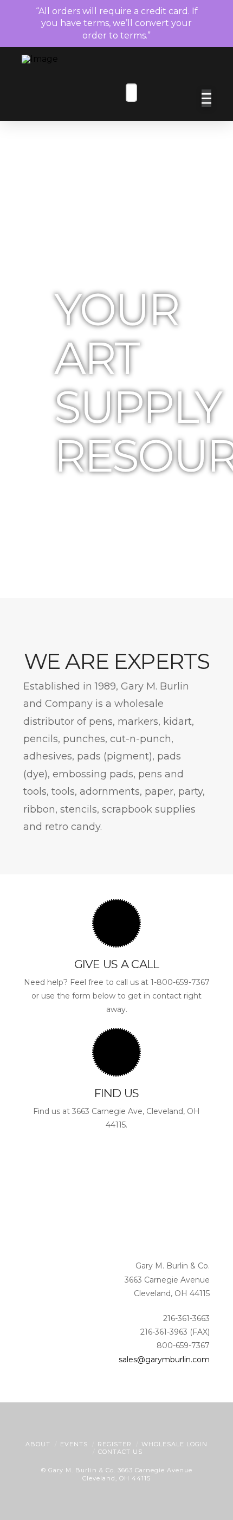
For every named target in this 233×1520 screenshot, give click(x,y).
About (37, 1444)
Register (115, 1444)
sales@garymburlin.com (164, 1359)
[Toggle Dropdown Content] (184, 99)
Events (74, 1444)
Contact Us (120, 1451)
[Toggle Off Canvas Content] (206, 98)
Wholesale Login (174, 1444)
